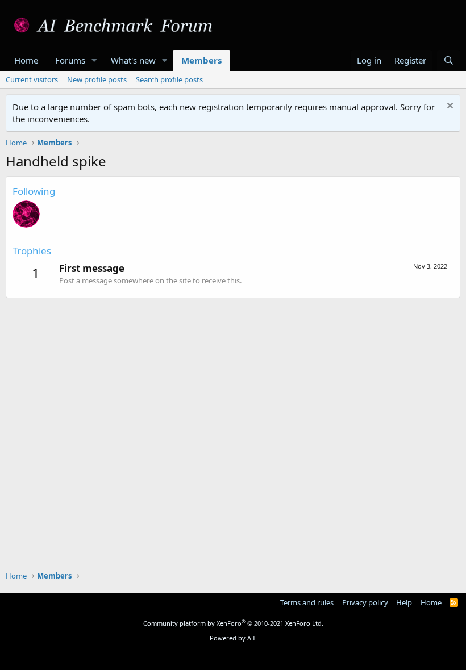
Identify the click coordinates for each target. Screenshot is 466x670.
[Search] (448, 60)
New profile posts (97, 79)
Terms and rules (307, 602)
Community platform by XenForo (233, 623)
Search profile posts (169, 79)
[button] (94, 60)
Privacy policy (365, 602)
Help (404, 602)
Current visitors (32, 79)
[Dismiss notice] (448, 107)
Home (26, 60)
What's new (133, 60)
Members (201, 60)
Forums (70, 60)
